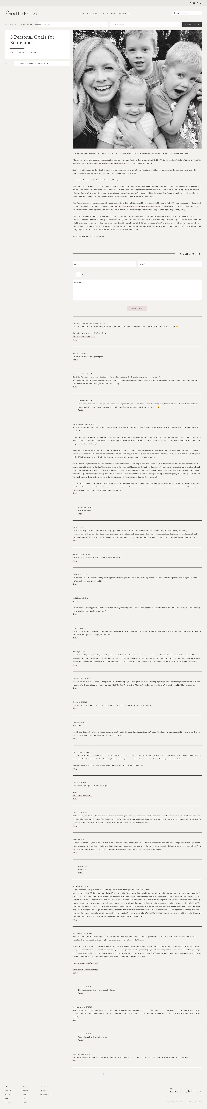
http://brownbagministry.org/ (85, 963)
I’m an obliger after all (116, 163)
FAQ (6, 1098)
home (25, 1102)
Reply (75, 339)
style (89, 13)
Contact (8, 1090)
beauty (95, 13)
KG (195, 1102)
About (82, 13)
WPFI (200, 1102)
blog (12, 52)
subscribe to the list (192, 24)
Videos (7, 1102)
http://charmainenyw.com (84, 336)
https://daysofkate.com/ (83, 795)
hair (102, 13)
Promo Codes (43, 1087)
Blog (25, 1087)
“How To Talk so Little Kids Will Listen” (138, 206)
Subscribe (8, 1094)
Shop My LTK (111, 13)
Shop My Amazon (124, 13)
